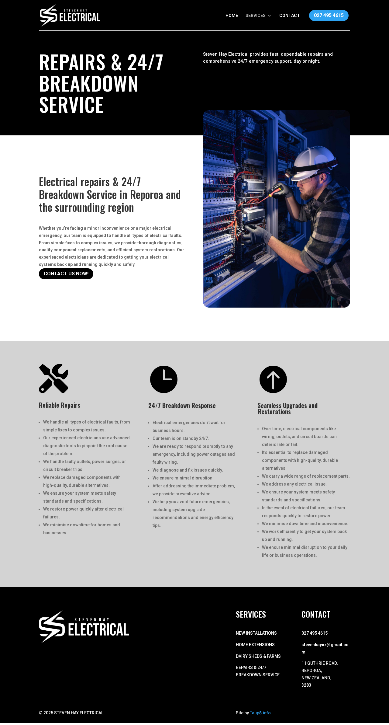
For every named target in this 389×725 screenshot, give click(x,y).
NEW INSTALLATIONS (256, 633)
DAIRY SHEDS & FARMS (258, 656)
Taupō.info (260, 712)
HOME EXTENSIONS (255, 644)
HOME (231, 15)
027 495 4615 (329, 15)
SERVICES (256, 15)
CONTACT (289, 15)
